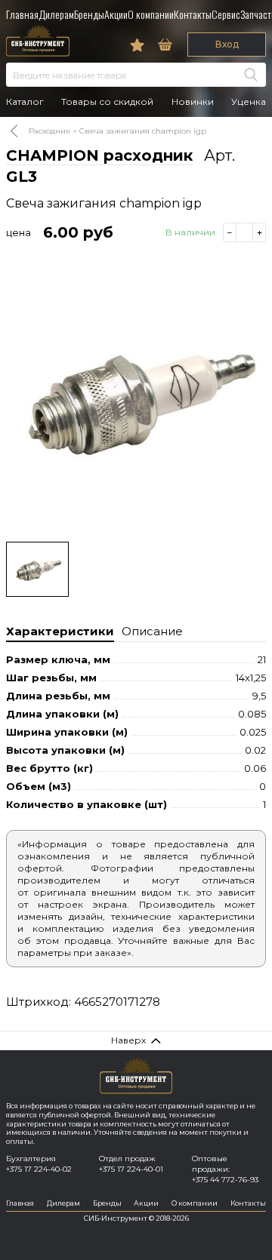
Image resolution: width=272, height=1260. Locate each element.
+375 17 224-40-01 (131, 1169)
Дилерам (56, 14)
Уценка (248, 102)
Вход (227, 44)
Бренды (89, 14)
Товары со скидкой (107, 102)
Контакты (193, 14)
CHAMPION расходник (99, 155)
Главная (22, 14)
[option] (136, 397)
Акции (116, 14)
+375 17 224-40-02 (39, 1169)
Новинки (193, 102)
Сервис (226, 14)
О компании (151, 14)
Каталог (25, 102)
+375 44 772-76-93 (225, 1180)
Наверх (128, 1040)
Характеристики (60, 631)
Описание (152, 631)
